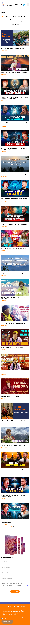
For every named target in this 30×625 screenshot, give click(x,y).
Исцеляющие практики (11, 19)
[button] (28, 4)
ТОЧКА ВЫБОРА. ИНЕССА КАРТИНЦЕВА (10, 396)
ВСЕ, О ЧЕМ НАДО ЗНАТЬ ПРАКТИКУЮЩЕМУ (12, 347)
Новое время (21, 19)
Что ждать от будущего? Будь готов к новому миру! (14, 224)
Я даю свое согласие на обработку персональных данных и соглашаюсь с (15, 585)
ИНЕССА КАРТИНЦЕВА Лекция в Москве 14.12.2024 (13, 445)
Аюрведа (8, 16)
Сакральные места (9, 21)
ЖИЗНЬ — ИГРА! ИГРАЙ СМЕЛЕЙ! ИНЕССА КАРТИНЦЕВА (14, 72)
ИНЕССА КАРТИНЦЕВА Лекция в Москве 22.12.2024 (13, 420)
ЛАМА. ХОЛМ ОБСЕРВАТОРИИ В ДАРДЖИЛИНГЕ (13, 323)
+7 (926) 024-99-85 (10, 5)
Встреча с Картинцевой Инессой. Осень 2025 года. (14, 174)
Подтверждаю (7, 621)
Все (3, 16)
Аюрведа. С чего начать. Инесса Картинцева (12, 48)
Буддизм (14, 16)
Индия (25, 16)
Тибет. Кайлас (15, 24)
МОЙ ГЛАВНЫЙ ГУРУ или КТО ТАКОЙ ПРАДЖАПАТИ (13, 248)
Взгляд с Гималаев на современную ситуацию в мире (14, 273)
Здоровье (20, 16)
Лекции (16, 4)
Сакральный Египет (20, 21)
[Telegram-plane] (24, 5)
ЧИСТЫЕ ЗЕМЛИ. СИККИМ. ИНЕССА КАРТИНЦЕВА (13, 372)
